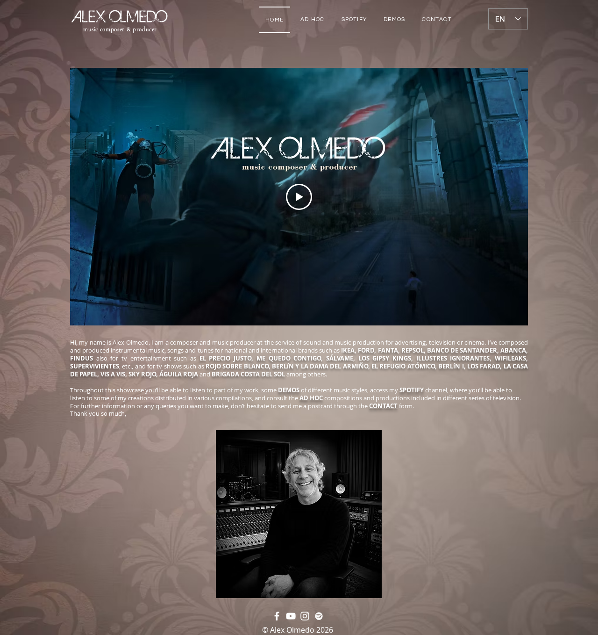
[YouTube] (291, 616)
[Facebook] (277, 616)
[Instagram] (305, 616)
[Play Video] (299, 197)
